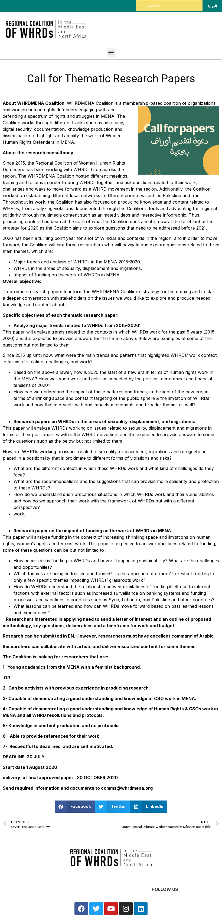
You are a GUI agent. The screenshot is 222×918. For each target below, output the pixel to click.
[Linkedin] (141, 908)
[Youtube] (111, 908)
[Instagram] (126, 908)
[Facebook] (81, 908)
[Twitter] (96, 908)
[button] (111, 52)
